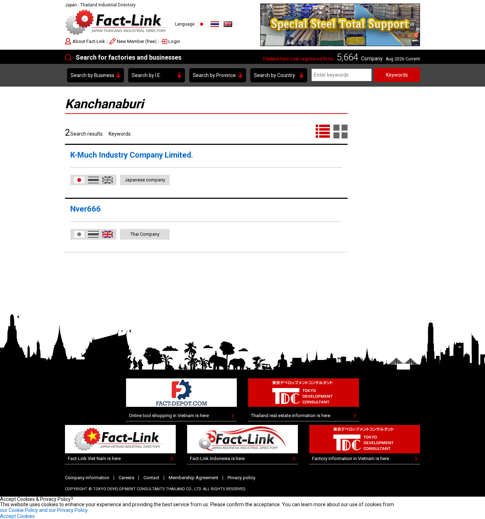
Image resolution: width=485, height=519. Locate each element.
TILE (340, 132)
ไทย (215, 24)
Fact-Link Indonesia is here (217, 458)
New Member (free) (137, 41)
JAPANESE (201, 24)
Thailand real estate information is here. (291, 415)
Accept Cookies (17, 516)
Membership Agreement (193, 477)
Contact (151, 477)
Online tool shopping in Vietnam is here (169, 415)
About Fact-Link (88, 41)
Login (174, 41)
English (228, 24)
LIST (323, 132)
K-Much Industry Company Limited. (131, 155)
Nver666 (85, 208)
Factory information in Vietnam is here (350, 458)
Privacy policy (241, 477)
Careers (126, 477)
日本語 (79, 180)
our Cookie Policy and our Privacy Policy (44, 510)
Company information (87, 477)
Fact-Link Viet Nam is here (94, 458)
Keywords (397, 75)
